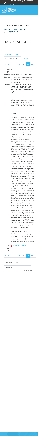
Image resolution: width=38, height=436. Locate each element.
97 (19, 64)
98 (24, 64)
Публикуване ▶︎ (26, 271)
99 (28, 64)
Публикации (13, 32)
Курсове (23, 29)
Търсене (26, 58)
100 (32, 64)
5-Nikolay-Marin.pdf (19, 245)
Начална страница (11, 29)
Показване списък (11, 54)
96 (15, 64)
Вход (12, 4)
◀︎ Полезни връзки (12, 262)
